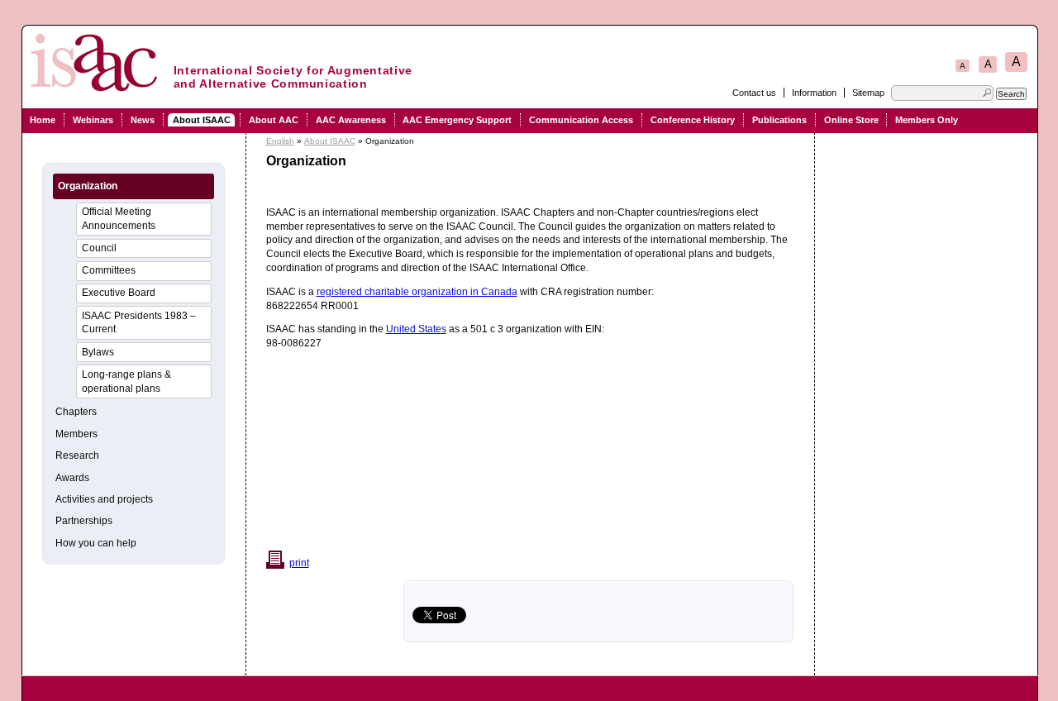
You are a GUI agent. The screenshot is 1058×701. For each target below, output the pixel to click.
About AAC (273, 120)
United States (416, 329)
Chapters (76, 411)
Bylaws (98, 352)
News (143, 120)
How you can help (95, 543)
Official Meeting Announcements (118, 218)
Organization (87, 186)
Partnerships (83, 521)
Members (76, 434)
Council (99, 248)
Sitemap (868, 93)
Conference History (693, 120)
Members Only (926, 120)
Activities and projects (104, 499)
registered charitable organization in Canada (417, 292)
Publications (779, 120)
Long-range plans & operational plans (126, 381)
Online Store (851, 120)
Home (42, 120)
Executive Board (118, 292)
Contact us (754, 93)
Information (814, 93)
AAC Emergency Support (457, 120)
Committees (109, 270)
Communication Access (581, 120)
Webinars (93, 120)
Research (77, 455)
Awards (72, 478)
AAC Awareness (351, 120)
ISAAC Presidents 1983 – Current (139, 323)
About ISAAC (202, 120)
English (280, 140)
